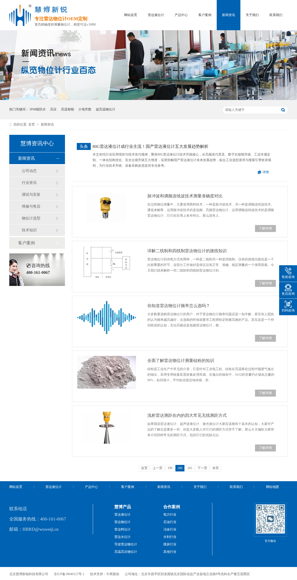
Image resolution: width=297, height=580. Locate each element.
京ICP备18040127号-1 (69, 574)
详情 (265, 172)
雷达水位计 (122, 537)
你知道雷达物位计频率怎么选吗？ (178, 305)
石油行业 (169, 522)
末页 (215, 468)
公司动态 (29, 171)
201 (189, 468)
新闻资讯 (228, 15)
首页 (32, 124)
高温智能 (67, 109)
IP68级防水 (38, 109)
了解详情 (265, 228)
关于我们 (252, 15)
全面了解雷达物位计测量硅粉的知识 (180, 360)
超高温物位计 (105, 109)
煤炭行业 (169, 544)
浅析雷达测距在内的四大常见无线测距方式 (187, 415)
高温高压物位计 (125, 551)
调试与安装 (31, 194)
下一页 (202, 468)
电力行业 (169, 514)
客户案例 (204, 15)
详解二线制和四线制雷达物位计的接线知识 (187, 251)
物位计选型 (31, 218)
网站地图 (272, 487)
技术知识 (29, 230)
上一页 (157, 468)
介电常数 (84, 109)
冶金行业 (169, 529)
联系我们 (275, 15)
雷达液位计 (156, 15)
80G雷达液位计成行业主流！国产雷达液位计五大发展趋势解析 (150, 146)
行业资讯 (29, 183)
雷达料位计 (122, 529)
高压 (53, 109)
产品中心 (181, 15)
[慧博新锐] (20, 24)
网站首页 (130, 15)
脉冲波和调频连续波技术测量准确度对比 (185, 196)
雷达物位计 (122, 522)
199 (170, 468)
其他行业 (169, 551)
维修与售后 (31, 206)
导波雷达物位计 (125, 544)
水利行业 (169, 537)
